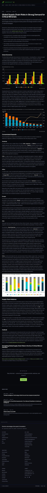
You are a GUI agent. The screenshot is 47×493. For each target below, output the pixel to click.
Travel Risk (27, 446)
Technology (4, 459)
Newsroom (27, 457)
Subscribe (27, 464)
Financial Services (5, 455)
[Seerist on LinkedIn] (25, 477)
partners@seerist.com (29, 473)
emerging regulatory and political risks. (16, 342)
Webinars (27, 454)
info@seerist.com (28, 470)
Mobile (3, 443)
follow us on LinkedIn (35, 358)
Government (4, 452)
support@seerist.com (29, 472)
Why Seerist (4, 472)
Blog (3, 5)
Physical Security (28, 435)
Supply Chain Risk (28, 444)
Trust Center (4, 479)
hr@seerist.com (28, 475)
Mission (3, 470)
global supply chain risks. (17, 31)
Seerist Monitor (5, 434)
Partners (3, 475)
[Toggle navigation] (44, 2)
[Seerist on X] (27, 477)
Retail (3, 463)
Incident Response (28, 441)
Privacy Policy (5, 481)
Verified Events (5, 437)
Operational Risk (28, 443)
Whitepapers (27, 455)
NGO (3, 464)
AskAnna (4, 439)
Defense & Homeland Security (31, 437)
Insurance (4, 457)
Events (26, 461)
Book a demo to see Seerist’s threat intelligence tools (13, 358)
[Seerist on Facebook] (29, 477)
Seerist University (28, 463)
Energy (3, 454)
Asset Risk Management (30, 439)
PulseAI (3, 435)
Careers (3, 474)
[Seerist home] (8, 2)
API (2, 441)
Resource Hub (28, 459)
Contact (3, 477)
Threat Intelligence (28, 434)
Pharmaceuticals (5, 461)
